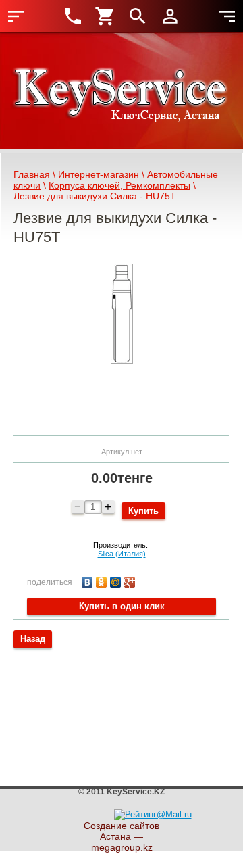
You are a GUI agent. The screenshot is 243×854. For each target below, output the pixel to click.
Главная (32, 174)
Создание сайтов (121, 825)
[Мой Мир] (117, 580)
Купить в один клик (122, 606)
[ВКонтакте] (89, 580)
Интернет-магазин (98, 174)
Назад (32, 639)
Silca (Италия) (122, 554)
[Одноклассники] (103, 580)
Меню (16, 16)
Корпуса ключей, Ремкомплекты (119, 185)
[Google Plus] (131, 580)
